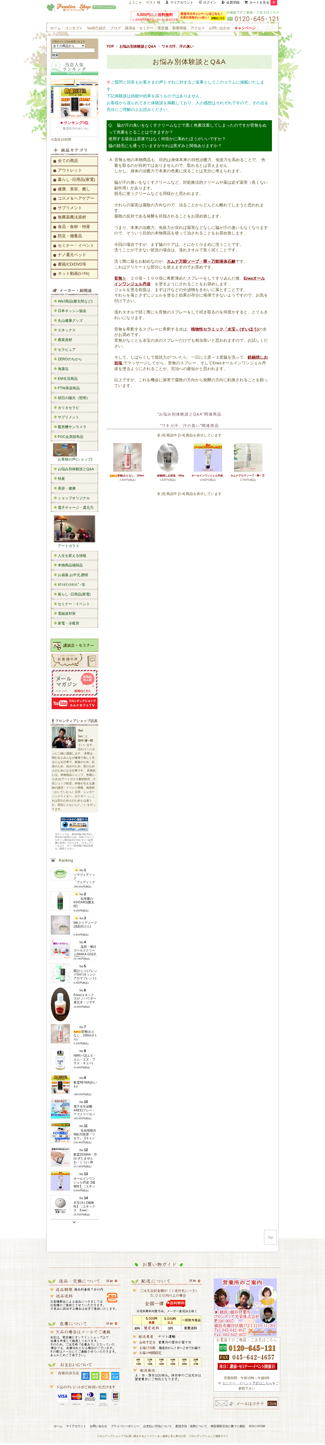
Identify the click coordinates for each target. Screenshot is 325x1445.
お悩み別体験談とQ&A (137, 46)
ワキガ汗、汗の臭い (178, 46)
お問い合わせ (219, 28)
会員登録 (233, 2)
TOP (110, 46)
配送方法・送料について (191, 1426)
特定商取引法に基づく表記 (228, 1426)
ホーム (55, 28)
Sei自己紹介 (96, 28)
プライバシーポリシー (125, 1426)
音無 (118, 278)
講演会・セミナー (139, 28)
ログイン (210, 2)
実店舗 (163, 28)
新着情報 (179, 28)
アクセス (198, 28)
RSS (252, 1426)
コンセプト (74, 28)
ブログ (115, 28)
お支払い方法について (157, 1426)
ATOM (261, 1426)
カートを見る (262, 2)
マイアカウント (181, 2)
